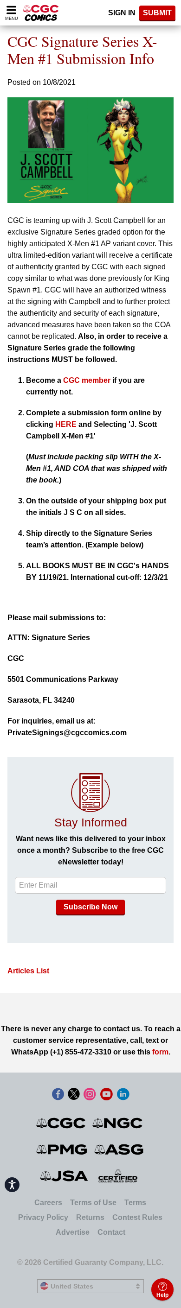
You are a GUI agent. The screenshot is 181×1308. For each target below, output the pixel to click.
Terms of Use (93, 1202)
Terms (135, 1202)
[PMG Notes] (62, 1149)
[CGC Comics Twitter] (74, 1094)
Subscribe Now (90, 907)
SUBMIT (157, 13)
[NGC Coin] (118, 1123)
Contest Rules (137, 1217)
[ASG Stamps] (119, 1149)
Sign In (122, 13)
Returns (90, 1217)
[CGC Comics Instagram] (90, 1094)
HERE (66, 424)
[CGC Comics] (61, 1123)
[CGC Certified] (40, 12)
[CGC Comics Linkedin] (123, 1094)
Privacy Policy (43, 1217)
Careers (48, 1202)
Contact (111, 1232)
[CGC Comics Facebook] (58, 1094)
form (160, 1052)
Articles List (28, 971)
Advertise (73, 1232)
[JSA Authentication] (64, 1176)
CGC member (86, 380)
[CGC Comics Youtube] (106, 1094)
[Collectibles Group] (118, 1176)
